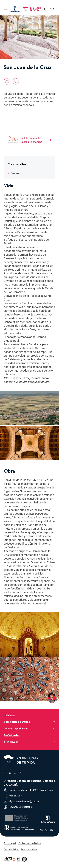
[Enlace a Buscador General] (46, 9)
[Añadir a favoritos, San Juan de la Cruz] (16, 81)
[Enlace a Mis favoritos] (52, 9)
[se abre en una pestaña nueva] (16, 818)
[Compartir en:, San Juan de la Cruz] (7, 81)
